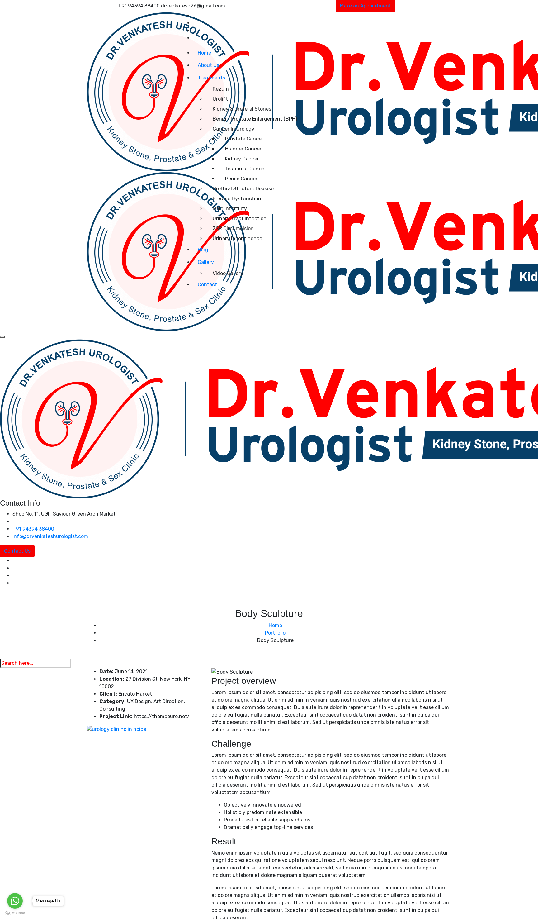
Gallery (206, 262)
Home (204, 53)
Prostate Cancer (244, 139)
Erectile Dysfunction (237, 199)
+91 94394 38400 (33, 529)
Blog (203, 250)
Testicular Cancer (245, 169)
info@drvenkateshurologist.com (50, 536)
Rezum (221, 89)
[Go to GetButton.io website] (15, 913)
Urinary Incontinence (237, 238)
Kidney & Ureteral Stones (242, 109)
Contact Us (17, 551)
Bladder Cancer (243, 149)
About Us (208, 65)
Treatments (211, 78)
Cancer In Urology (233, 129)
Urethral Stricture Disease (243, 189)
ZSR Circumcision (233, 228)
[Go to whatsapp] (15, 901)
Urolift (220, 99)
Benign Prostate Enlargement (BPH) (255, 119)
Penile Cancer (241, 179)
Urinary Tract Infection (240, 218)
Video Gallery (228, 273)
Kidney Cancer (242, 159)
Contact (207, 285)
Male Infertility (230, 209)
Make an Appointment (365, 6)
